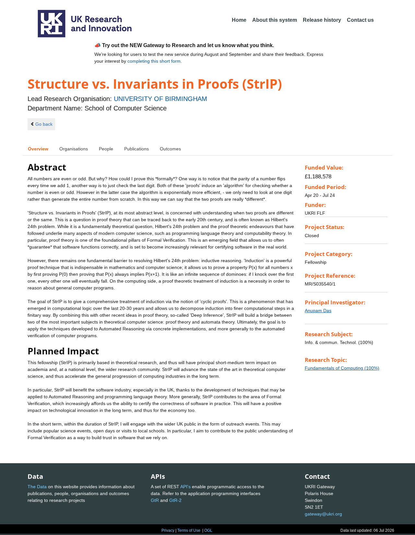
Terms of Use (188, 530)
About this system (274, 20)
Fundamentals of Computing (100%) (342, 368)
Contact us (360, 20)
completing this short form (154, 61)
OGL (208, 530)
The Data (37, 486)
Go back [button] (44, 124)
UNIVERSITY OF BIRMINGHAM (160, 98)
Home (239, 20)
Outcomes (170, 148)
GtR (155, 500)
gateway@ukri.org (323, 513)
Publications (136, 148)
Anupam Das (318, 310)
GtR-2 (175, 500)
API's (185, 486)
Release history (322, 20)
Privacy (167, 530)
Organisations (73, 148)
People (106, 148)
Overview (38, 148)
